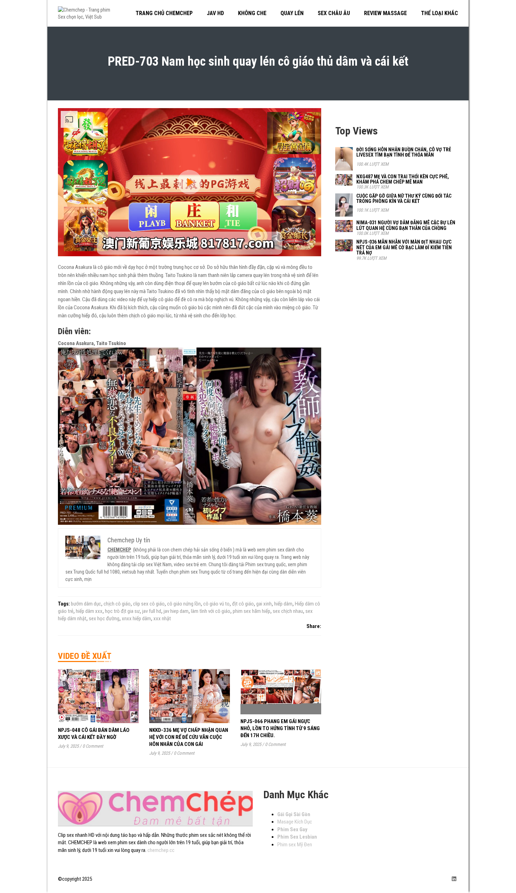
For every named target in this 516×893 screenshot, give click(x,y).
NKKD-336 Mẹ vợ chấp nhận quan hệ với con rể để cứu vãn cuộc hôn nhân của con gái (188, 737)
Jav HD (215, 13)
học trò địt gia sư (122, 611)
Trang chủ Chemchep (164, 13)
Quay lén (292, 13)
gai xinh (264, 604)
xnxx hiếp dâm (136, 618)
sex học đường (104, 618)
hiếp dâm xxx (89, 611)
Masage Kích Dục (294, 822)
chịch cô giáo (117, 604)
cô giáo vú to (216, 604)
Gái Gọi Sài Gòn (293, 814)
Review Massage (385, 13)
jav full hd (151, 611)
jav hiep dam (176, 611)
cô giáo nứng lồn (184, 604)
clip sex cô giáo (149, 604)
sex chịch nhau (288, 611)
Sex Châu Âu (334, 13)
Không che (252, 13)
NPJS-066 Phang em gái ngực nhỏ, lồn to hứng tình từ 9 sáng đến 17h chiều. (280, 728)
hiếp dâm (283, 604)
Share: (313, 626)
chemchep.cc (160, 850)
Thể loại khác (439, 13)
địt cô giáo (243, 604)
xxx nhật (162, 618)
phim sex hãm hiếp (251, 611)
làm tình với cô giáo (210, 611)
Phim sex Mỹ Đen (294, 844)
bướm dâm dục (86, 604)
